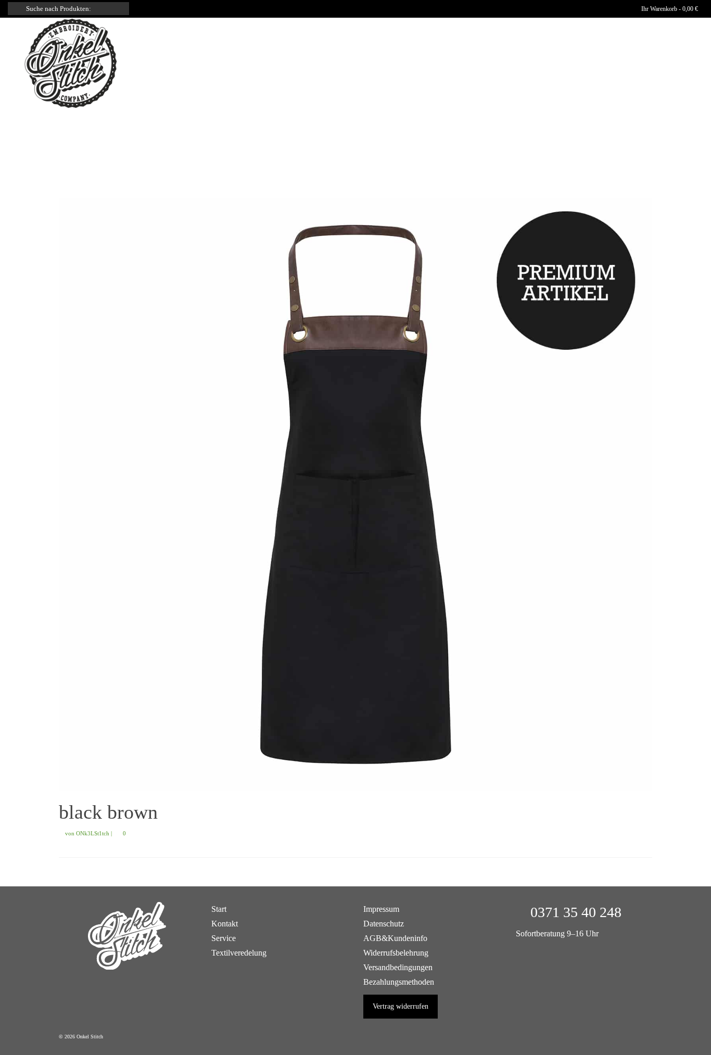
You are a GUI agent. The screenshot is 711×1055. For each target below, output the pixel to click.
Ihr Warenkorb (669, 8)
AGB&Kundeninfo (395, 938)
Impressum (381, 909)
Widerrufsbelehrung (395, 952)
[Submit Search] (15, 8)
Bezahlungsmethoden (398, 981)
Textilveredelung (238, 952)
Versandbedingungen (398, 967)
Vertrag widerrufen (400, 1006)
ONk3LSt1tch (92, 833)
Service (223, 938)
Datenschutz (383, 923)
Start (218, 909)
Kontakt (224, 923)
